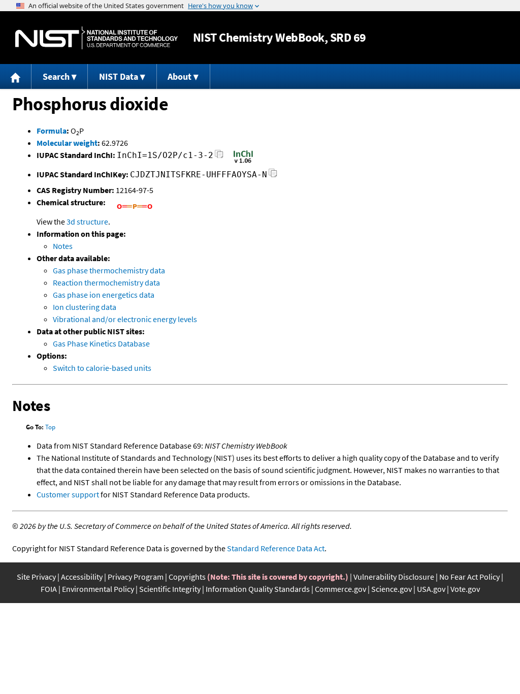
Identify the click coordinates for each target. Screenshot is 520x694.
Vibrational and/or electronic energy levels (125, 319)
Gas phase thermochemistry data (109, 270)
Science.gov (391, 589)
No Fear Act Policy (469, 577)
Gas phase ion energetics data (103, 295)
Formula (52, 130)
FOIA (49, 589)
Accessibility (82, 577)
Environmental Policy (98, 589)
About (179, 76)
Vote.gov (465, 589)
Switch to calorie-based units (102, 368)
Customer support (68, 494)
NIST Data (118, 76)
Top (50, 427)
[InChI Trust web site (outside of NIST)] (243, 162)
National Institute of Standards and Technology (96, 37)
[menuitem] (15, 76)
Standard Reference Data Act (275, 548)
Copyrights (187, 577)
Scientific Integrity (170, 589)
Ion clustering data (84, 307)
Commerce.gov (340, 589)
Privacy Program (136, 577)
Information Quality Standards (258, 589)
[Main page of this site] (15, 76)
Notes (63, 246)
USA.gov (431, 589)
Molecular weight (67, 143)
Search (56, 76)
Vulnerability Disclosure (393, 577)
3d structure (87, 221)
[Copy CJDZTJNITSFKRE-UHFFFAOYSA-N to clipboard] (273, 176)
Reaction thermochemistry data (106, 282)
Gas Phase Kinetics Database (101, 343)
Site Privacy (36, 577)
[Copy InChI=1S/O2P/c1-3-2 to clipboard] (219, 157)
